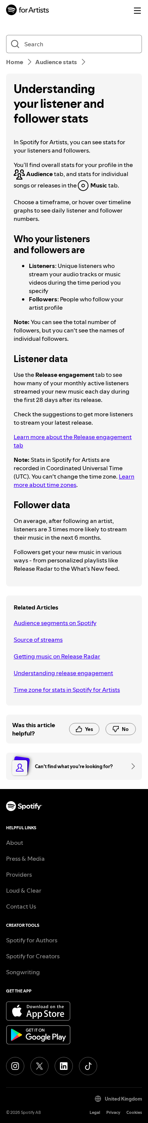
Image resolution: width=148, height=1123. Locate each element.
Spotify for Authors (31, 940)
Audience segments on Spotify (55, 623)
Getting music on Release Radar (57, 656)
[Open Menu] (137, 10)
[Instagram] (15, 1066)
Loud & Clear (23, 890)
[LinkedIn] (64, 1066)
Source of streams (38, 639)
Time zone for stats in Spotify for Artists (67, 689)
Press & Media (25, 858)
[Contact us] (130, 766)
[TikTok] (88, 1066)
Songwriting (23, 972)
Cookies (134, 1112)
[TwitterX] (39, 1066)
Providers (19, 874)
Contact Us (21, 906)
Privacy (113, 1112)
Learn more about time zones (74, 480)
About (14, 842)
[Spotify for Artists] (27, 11)
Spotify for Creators (33, 956)
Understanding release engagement (63, 673)
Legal (95, 1112)
